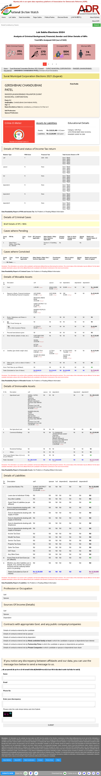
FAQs (58, 760)
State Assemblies (24, 17)
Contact (40, 760)
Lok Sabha (12, 17)
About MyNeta (94, 17)
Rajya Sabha (37, 17)
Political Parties (50, 17)
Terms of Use (49, 760)
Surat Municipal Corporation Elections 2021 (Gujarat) (27, 68)
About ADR (95, 21)
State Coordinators (29, 760)
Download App (57, 773)
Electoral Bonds (63, 17)
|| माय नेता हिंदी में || (76, 17)
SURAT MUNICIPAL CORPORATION (58, 68)
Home (4, 17)
